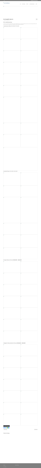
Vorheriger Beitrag (5, 429)
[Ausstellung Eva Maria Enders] (16, 452)
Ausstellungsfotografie (7, 20)
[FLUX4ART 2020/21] (16, 434)
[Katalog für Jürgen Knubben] (7, 438)
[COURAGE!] (25, 438)
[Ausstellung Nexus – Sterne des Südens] (34, 438)
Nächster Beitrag (35, 429)
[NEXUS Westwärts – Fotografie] (7, 452)
